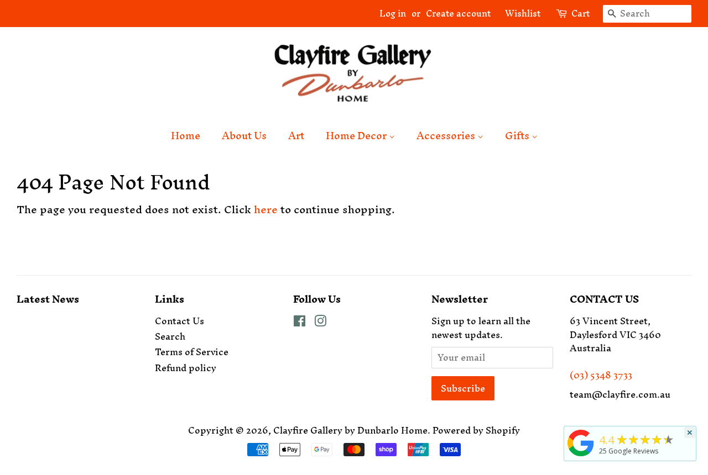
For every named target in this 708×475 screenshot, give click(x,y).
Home (185, 135)
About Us (244, 135)
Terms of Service (191, 351)
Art (296, 135)
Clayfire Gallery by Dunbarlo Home (350, 430)
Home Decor (357, 135)
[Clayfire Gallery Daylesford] (581, 456)
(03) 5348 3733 (601, 375)
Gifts (518, 135)
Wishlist (518, 13)
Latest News (48, 299)
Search (170, 336)
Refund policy (185, 367)
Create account (458, 13)
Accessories (447, 135)
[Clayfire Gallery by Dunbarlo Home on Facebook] (299, 322)
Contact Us (179, 320)
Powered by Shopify (476, 430)
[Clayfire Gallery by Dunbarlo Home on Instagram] (320, 322)
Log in (392, 13)
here (266, 209)
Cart (580, 13)
